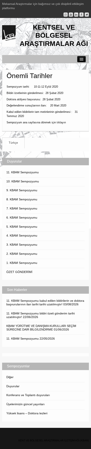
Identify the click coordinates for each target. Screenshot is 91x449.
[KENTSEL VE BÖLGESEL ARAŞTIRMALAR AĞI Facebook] (81, 14)
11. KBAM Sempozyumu (22, 172)
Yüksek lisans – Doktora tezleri (26, 413)
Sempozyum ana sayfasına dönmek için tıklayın (36, 122)
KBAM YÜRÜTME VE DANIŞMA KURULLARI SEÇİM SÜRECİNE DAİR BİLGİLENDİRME (41, 327)
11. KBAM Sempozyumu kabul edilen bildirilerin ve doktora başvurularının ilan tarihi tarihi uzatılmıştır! (45, 302)
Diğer (10, 377)
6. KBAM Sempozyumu (21, 217)
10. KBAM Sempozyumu (22, 181)
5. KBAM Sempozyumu (21, 226)
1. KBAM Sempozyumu (21, 262)
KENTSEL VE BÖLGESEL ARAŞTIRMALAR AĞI (54, 35)
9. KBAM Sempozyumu (21, 190)
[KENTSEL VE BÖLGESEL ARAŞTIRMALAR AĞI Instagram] (65, 14)
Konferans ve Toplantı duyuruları (28, 395)
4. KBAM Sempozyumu (21, 235)
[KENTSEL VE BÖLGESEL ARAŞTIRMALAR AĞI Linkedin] (76, 14)
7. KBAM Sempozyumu (21, 208)
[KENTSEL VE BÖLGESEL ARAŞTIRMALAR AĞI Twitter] (87, 14)
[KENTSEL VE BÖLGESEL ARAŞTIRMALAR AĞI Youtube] (71, 14)
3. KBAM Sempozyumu (21, 244)
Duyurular (12, 386)
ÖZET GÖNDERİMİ (19, 272)
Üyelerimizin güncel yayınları (25, 404)
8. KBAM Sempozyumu (21, 199)
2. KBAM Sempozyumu (21, 253)
